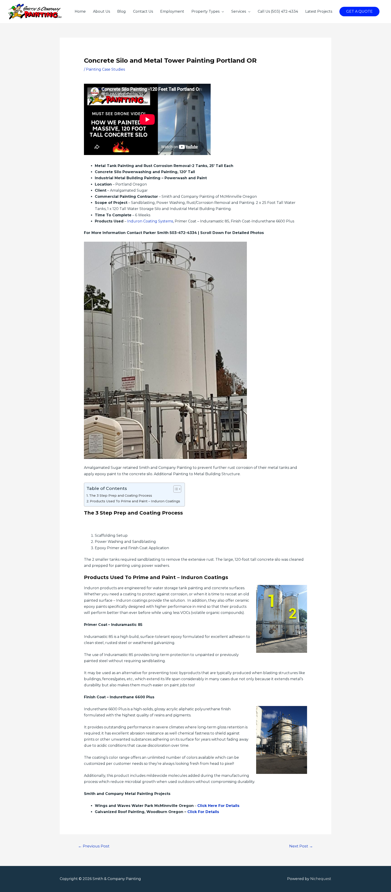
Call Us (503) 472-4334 (278, 11)
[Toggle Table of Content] (175, 489)
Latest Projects (318, 11)
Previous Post (94, 846)
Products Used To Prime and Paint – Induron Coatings (135, 501)
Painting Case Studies (105, 69)
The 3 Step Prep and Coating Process (120, 496)
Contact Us (143, 11)
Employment (172, 11)
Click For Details (203, 812)
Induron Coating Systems (150, 221)
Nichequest (320, 879)
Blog (121, 11)
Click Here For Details (218, 806)
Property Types (205, 11)
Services (238, 11)
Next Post (301, 846)
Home (80, 11)
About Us (101, 11)
